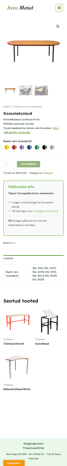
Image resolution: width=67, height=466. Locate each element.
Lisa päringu (28, 164)
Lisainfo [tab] (8, 258)
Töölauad (18, 106)
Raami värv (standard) (17, 141)
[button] (58, 26)
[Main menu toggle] (59, 7)
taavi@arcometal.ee (46, 211)
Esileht (6, 106)
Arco (13, 242)
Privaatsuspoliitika (33, 448)
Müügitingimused (33, 443)
